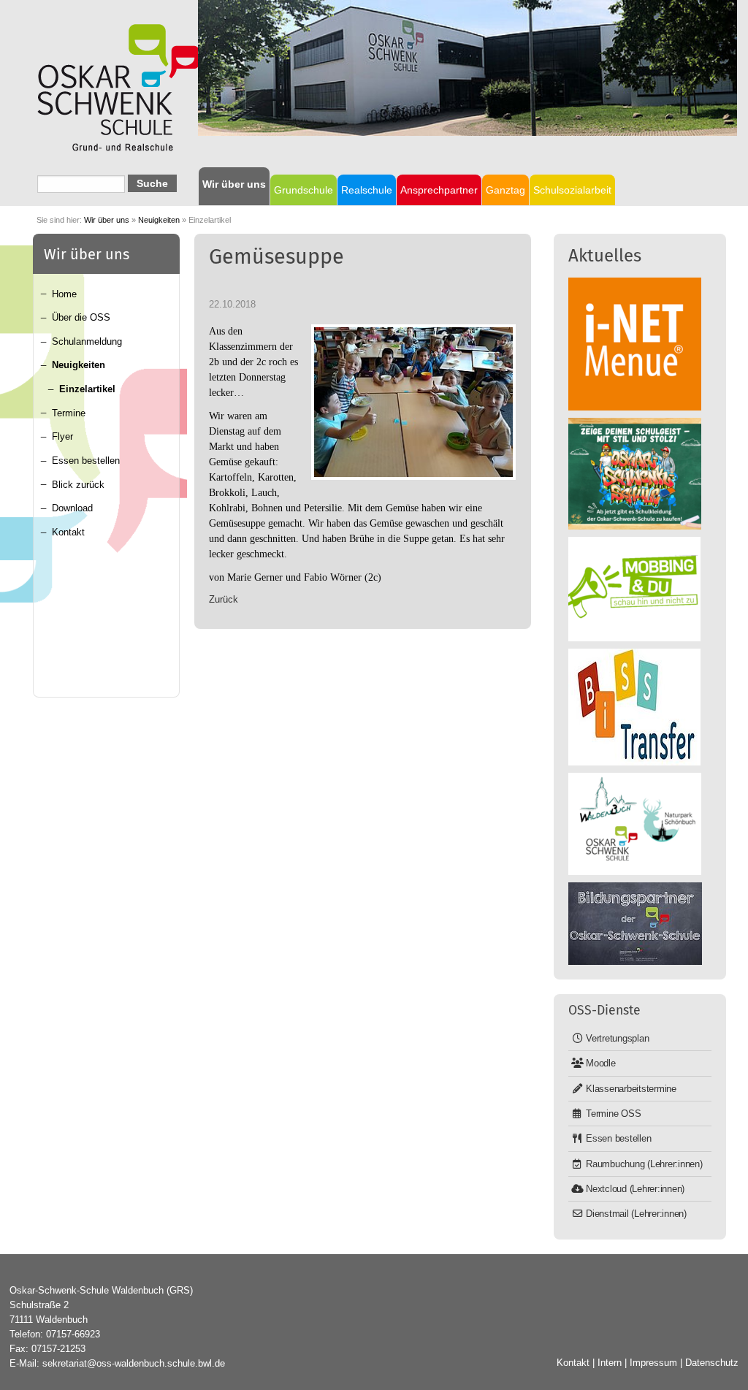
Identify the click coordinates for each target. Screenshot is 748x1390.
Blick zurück (78, 484)
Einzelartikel (87, 388)
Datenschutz (712, 1362)
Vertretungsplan (617, 1038)
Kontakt (68, 532)
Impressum (653, 1362)
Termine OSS (613, 1113)
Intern (610, 1362)
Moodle (601, 1063)
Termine (68, 413)
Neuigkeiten (159, 219)
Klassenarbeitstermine (631, 1088)
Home (64, 294)
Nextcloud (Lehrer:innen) (635, 1188)
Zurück (223, 599)
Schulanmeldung (87, 341)
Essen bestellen (86, 460)
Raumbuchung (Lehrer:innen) (644, 1163)
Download (72, 508)
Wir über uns (106, 219)
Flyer (62, 436)
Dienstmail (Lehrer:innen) (636, 1213)
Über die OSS (81, 317)
